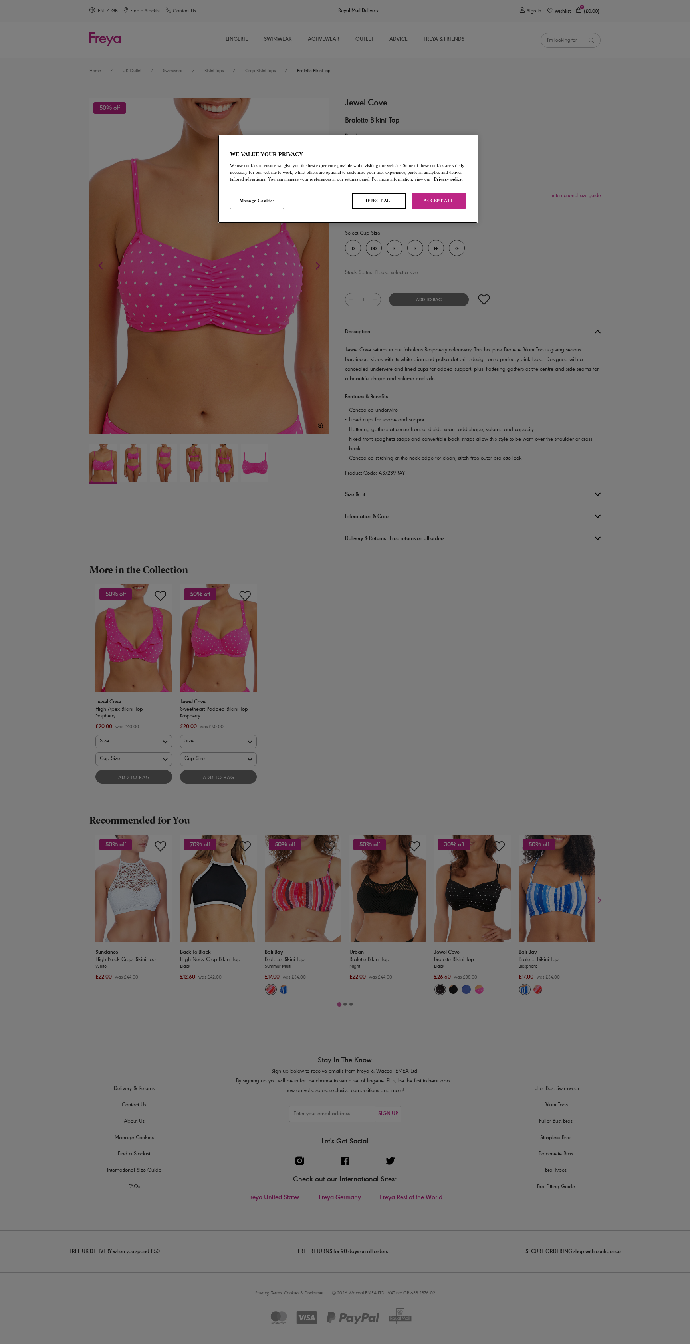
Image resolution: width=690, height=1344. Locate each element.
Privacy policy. (448, 179)
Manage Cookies (257, 200)
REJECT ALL (378, 200)
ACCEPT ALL (439, 200)
